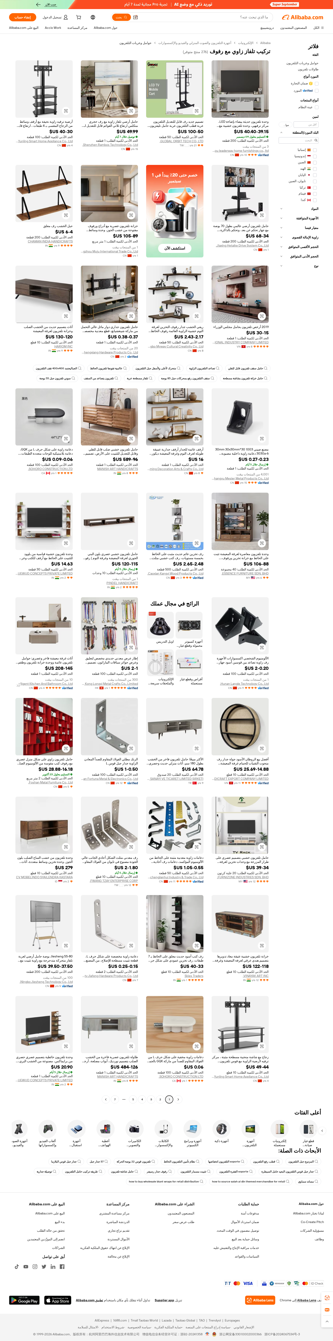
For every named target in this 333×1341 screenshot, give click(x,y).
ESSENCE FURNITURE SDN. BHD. (245, 573)
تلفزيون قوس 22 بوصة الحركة (134, 1161)
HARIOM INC (63, 346)
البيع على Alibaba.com (50, 1213)
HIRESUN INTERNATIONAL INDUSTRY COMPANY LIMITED (240, 342)
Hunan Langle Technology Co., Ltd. (244, 683)
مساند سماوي (306, 1181)
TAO (202, 1320)
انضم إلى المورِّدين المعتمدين (46, 1239)
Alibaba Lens (306, 1300)
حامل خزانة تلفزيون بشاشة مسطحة (243, 378)
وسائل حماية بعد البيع (245, 1239)
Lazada (166, 1320)
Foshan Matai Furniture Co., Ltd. (50, 782)
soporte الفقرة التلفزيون (233, 1171)
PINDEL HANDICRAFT (122, 583)
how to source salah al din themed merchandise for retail (248, 1181)
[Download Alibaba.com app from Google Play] (24, 1300)
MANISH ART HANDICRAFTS (117, 469)
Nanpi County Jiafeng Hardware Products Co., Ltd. (109, 976)
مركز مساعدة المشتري (114, 1213)
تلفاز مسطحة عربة (137, 378)
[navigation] (298, 571)
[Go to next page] (106, 1099)
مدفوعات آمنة (250, 1213)
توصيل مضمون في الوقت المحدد (238, 1230)
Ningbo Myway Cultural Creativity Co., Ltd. (174, 346)
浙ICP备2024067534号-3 (282, 1334)
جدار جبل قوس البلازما (64, 1161)
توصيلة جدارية (44, 1171)
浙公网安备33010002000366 (240, 1334)
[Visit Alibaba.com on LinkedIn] (53, 1266)
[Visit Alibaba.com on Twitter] (44, 1266)
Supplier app (164, 1300)
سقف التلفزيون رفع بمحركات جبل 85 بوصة (185, 378)
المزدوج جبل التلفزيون (301, 1161)
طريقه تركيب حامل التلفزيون (81, 1171)
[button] (135, 17)
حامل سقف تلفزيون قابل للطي (245, 368)
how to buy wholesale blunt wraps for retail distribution (164, 1181)
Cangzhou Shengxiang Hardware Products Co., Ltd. (109, 352)
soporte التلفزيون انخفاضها (224, 1161)
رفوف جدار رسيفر (157, 1171)
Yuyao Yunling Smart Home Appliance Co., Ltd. (44, 141)
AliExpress (102, 1320)
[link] (327, 1298)
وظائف (319, 1239)
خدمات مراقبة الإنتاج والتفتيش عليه (236, 1248)
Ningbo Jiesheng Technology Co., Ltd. (46, 982)
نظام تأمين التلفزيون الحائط (179, 1161)
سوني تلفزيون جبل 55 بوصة (55, 378)
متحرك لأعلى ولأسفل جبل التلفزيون (155, 368)
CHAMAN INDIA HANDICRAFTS (50, 241)
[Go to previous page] (178, 1099)
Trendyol (215, 1320)
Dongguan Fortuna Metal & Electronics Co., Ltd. (109, 779)
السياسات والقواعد (247, 1256)
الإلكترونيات (245, 43)
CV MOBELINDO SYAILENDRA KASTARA (44, 877)
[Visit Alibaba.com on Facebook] (62, 1266)
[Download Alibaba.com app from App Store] (57, 1300)
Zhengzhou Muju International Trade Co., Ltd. (109, 251)
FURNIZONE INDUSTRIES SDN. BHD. (243, 877)
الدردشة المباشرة (118, 1222)
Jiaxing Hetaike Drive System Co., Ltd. (242, 245)
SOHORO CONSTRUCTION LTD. (50, 469)
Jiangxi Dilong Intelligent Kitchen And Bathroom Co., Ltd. (44, 683)
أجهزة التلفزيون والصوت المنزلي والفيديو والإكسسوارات (194, 43)
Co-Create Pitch (312, 1222)
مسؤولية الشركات (312, 1230)
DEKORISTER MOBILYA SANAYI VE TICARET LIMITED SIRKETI (174, 779)
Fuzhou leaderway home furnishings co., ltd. (240, 150)
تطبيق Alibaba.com (89, 1300)
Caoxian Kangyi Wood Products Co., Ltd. (175, 573)
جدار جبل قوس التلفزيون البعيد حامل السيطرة (287, 1171)
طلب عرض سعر (183, 1222)
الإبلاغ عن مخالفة (119, 1256)
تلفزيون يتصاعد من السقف (99, 378)
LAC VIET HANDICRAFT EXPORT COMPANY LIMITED (240, 779)
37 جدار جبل (97, 1161)
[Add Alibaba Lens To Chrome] (260, 1300)
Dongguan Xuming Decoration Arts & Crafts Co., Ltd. (174, 469)
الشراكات (58, 1248)
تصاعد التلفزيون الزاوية (202, 368)
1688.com (120, 1320)
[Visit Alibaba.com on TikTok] (16, 1266)
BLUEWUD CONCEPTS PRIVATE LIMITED (44, 573)
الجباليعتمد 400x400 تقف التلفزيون (56, 368)
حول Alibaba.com (311, 1204)
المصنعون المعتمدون (181, 1213)
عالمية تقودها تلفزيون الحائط (106, 368)
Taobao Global (185, 1320)
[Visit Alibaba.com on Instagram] (35, 1266)
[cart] (78, 18)
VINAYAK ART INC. (256, 976)
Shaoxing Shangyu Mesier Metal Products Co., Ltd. (240, 478)
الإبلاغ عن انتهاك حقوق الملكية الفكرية (105, 1248)
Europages (232, 1320)
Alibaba (265, 43)
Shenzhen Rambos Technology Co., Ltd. (110, 145)
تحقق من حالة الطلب (51, 1230)
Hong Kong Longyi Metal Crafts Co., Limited (109, 683)
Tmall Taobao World (144, 1320)
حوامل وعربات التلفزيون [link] (135, 43)
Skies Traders (194, 976)
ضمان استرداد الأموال (245, 1222)
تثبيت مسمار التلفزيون (193, 1171)
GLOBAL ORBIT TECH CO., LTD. (181, 141)
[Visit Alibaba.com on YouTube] (26, 1266)
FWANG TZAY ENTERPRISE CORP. (114, 881)
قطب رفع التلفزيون (264, 1161)
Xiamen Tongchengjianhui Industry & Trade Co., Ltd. (174, 877)
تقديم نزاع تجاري (119, 1230)
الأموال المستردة (119, 1239)
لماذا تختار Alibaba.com (308, 1213)
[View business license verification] (207, 1334)
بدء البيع (60, 1222)
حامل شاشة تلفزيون (122, 1171)
